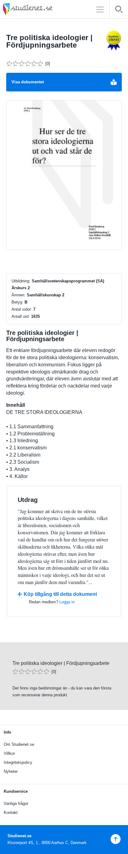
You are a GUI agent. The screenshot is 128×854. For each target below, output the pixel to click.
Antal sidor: (21, 309)
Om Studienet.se (19, 744)
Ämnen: (18, 295)
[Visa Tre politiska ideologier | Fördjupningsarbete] (64, 175)
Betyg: (17, 302)
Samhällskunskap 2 (45, 295)
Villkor (9, 753)
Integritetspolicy (18, 762)
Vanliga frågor (16, 803)
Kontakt (11, 812)
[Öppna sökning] (119, 10)
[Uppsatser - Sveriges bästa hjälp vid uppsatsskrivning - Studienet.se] (43, 9)
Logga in (67, 602)
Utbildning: (20, 281)
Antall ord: (20, 316)
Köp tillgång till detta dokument (60, 594)
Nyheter (11, 771)
